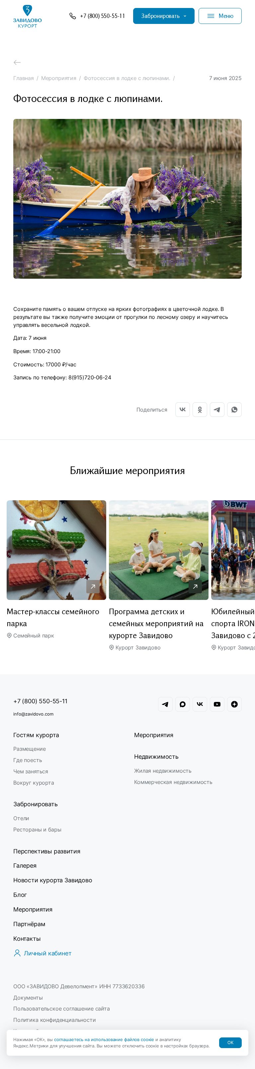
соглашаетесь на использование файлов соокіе (104, 1039)
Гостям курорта (36, 734)
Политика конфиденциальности (54, 1020)
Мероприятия (58, 78)
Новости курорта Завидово (52, 880)
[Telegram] (217, 407)
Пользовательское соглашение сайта (61, 1008)
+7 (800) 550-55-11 (40, 701)
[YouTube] (217, 704)
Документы (28, 997)
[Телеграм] (165, 704)
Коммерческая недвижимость (173, 782)
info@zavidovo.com (33, 714)
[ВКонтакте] (183, 407)
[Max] (182, 704)
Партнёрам (29, 924)
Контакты (27, 938)
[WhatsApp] (234, 407)
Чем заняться (30, 771)
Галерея (25, 865)
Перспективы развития (46, 851)
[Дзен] (234, 704)
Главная (23, 78)
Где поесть (27, 760)
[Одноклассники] (200, 407)
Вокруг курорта (33, 782)
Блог (20, 894)
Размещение (29, 748)
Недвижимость (156, 756)
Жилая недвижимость (163, 770)
